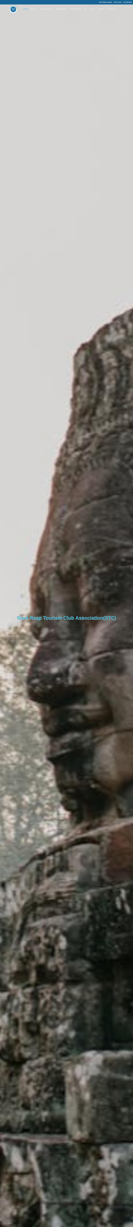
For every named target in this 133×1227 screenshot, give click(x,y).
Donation (111, 9)
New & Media (46, 9)
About (33, 9)
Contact (101, 9)
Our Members (61, 9)
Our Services (75, 9)
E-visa (92, 9)
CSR (85, 9)
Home (25, 9)
